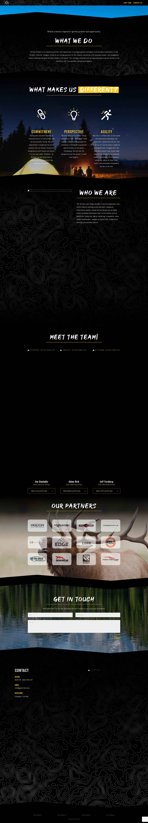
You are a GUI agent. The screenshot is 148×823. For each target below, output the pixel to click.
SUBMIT (115, 636)
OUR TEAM (127, 3)
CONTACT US (137, 3)
